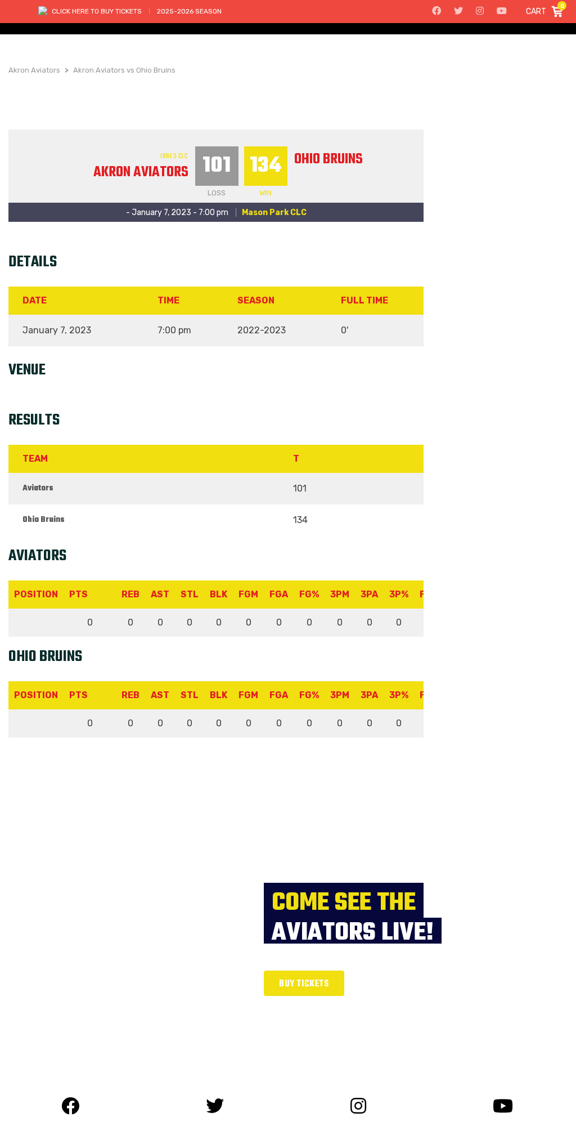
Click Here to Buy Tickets (97, 11)
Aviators (37, 488)
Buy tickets (304, 984)
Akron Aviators (140, 172)
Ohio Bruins (328, 159)
